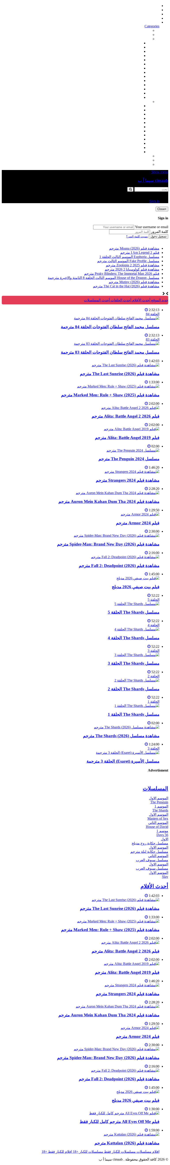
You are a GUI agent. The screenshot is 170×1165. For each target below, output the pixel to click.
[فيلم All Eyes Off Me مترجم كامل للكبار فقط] (124, 1113)
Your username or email (151, 227)
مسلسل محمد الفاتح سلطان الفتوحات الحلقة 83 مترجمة (110, 352)
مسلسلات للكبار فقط (135, 156)
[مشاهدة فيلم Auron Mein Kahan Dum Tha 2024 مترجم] (117, 493)
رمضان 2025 (132, 147)
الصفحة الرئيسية (147, 6)
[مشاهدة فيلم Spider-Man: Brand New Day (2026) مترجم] (116, 535)
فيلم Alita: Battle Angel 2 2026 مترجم (125, 416)
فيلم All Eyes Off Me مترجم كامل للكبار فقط (119, 1121)
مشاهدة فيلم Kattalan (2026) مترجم (127, 1143)
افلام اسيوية (133, 64)
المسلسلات (133, 127)
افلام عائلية (133, 85)
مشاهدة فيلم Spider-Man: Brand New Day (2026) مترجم (108, 544)
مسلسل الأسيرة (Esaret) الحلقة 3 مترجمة (123, 761)
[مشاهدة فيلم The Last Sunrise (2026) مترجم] (125, 365)
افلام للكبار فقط (130, 68)
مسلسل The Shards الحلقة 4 (133, 638)
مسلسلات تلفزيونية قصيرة (122, 143)
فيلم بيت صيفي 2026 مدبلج (135, 586)
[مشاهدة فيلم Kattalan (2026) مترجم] (131, 1134)
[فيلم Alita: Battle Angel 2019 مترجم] (131, 429)
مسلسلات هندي (130, 122)
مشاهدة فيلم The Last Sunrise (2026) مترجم (119, 373)
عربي (138, 152)
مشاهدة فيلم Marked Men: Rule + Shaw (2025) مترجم (110, 395)
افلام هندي (134, 47)
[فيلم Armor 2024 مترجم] (140, 514)
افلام (147, 39)
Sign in (154, 22)
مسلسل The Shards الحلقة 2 (133, 689)
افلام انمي (134, 60)
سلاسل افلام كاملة (128, 80)
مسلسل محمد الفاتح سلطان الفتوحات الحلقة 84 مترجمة (110, 327)
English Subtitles (130, 135)
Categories (152, 26)
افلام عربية (134, 93)
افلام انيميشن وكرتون (126, 72)
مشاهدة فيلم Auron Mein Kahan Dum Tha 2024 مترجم (108, 501)
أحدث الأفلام (150, 18)
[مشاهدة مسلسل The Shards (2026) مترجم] (126, 727)
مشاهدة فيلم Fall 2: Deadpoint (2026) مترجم (119, 565)
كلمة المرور (159, 231)
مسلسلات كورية (130, 110)
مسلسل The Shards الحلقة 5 (133, 612)
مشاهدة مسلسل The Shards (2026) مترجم (121, 735)
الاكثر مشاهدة (140, 30)
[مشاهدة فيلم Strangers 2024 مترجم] (131, 472)
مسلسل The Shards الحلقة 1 (133, 714)
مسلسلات (143, 101)
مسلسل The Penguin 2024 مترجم (129, 458)
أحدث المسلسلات (146, 10)
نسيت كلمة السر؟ (137, 236)
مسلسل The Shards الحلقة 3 (133, 663)
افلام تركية (134, 55)
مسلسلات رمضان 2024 (124, 131)
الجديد (146, 34)
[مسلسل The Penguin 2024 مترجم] (132, 450)
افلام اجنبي (134, 43)
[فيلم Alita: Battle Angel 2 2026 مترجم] (130, 408)
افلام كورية (134, 51)
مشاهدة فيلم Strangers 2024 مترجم (127, 480)
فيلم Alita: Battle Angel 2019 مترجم (127, 437)
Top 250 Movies (130, 76)
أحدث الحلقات (149, 14)
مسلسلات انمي (130, 118)
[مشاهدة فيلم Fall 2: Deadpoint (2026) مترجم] (125, 557)
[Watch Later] (146, 310)
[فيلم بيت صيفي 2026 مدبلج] (137, 578)
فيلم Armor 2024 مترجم (137, 523)
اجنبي (137, 106)
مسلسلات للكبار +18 (135, 160)
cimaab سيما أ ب (153, 180)
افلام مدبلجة (133, 89)
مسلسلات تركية (130, 114)
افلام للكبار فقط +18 (135, 164)
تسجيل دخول (158, 236)
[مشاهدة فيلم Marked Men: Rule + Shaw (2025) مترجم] (118, 386)
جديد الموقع (159, 300)
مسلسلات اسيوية (129, 139)
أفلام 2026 (134, 97)
